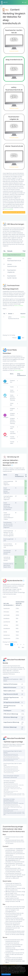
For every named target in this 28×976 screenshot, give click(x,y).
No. (4, 313)
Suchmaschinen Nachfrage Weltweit (20, 603)
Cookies (8, 966)
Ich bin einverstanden (6, 974)
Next (23, 337)
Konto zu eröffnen (8, 209)
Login (24, 2)
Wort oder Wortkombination (8, 604)
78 (18, 647)
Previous (14, 337)
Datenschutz (21, 972)
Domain (10, 313)
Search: (4, 308)
